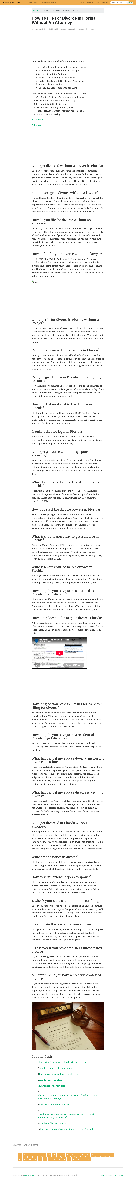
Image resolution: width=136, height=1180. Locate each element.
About (82, 2)
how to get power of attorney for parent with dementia (67, 1129)
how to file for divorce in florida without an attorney (65, 1062)
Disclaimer (89, 2)
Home (30, 2)
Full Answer (38, 125)
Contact (105, 2)
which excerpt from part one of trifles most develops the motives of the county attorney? (70, 1097)
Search (129, 2)
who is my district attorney (53, 1123)
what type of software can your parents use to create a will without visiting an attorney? (66, 1116)
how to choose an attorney (52, 1080)
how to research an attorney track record (59, 1074)
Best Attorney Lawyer (49, 2)
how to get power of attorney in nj (56, 1068)
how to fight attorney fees (52, 1086)
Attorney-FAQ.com (12, 2)
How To (37, 2)
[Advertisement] (68, 46)
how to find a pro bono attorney (55, 1104)
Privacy (97, 2)
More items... (38, 119)
